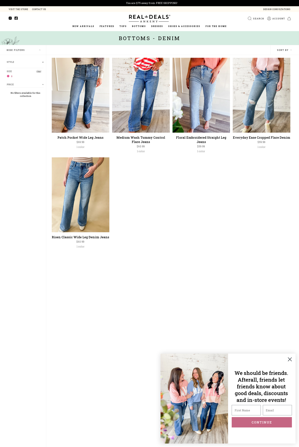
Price (10, 84)
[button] (107, 26)
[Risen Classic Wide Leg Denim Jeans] (80, 194)
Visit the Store (18, 9)
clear (39, 71)
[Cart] (289, 18)
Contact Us (39, 9)
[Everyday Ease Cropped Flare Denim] (261, 95)
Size (9, 71)
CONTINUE (262, 422)
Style (10, 62)
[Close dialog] (290, 359)
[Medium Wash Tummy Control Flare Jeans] (141, 95)
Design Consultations (276, 9)
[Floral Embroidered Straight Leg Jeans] (201, 95)
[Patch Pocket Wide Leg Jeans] (80, 95)
